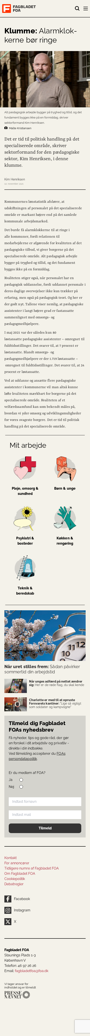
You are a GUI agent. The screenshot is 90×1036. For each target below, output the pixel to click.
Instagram (22, 910)
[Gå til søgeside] (77, 8)
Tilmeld (45, 828)
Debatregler (14, 884)
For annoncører (16, 863)
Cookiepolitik (14, 879)
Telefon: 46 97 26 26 (20, 966)
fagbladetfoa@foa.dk (31, 971)
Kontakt (10, 858)
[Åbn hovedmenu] (86, 9)
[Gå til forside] (38, 8)
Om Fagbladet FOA (19, 873)
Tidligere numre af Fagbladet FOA (31, 868)
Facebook (22, 899)
